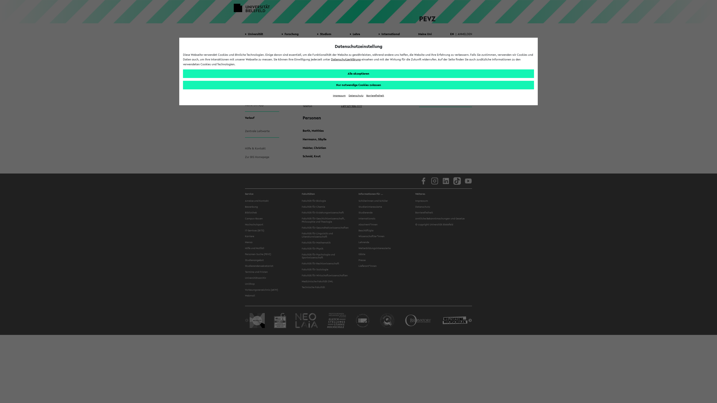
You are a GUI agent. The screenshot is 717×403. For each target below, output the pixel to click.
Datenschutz (356, 95)
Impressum (339, 95)
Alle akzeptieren (358, 73)
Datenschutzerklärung (346, 59)
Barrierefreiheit (375, 95)
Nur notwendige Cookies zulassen (358, 85)
